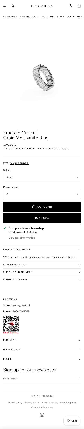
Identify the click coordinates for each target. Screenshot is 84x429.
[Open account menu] (70, 6)
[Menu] (4, 5)
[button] (42, 163)
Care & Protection (15, 264)
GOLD (70, 16)
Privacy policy (31, 402)
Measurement (10, 186)
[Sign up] (77, 379)
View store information (22, 237)
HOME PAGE (10, 16)
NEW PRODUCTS (29, 16)
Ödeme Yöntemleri (15, 279)
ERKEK (80, 16)
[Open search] (13, 6)
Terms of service (49, 402)
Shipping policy (68, 402)
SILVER (60, 16)
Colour (6, 170)
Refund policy (15, 402)
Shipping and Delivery (17, 272)
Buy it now (42, 217)
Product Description (17, 249)
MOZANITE (48, 16)
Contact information (42, 407)
